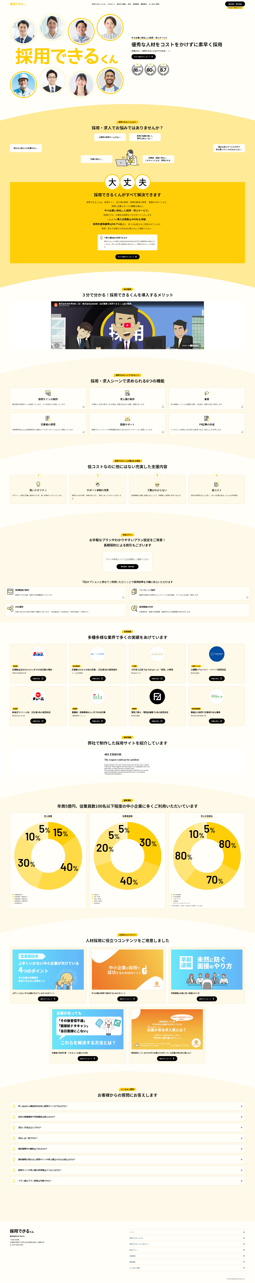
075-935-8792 (17, 1245)
